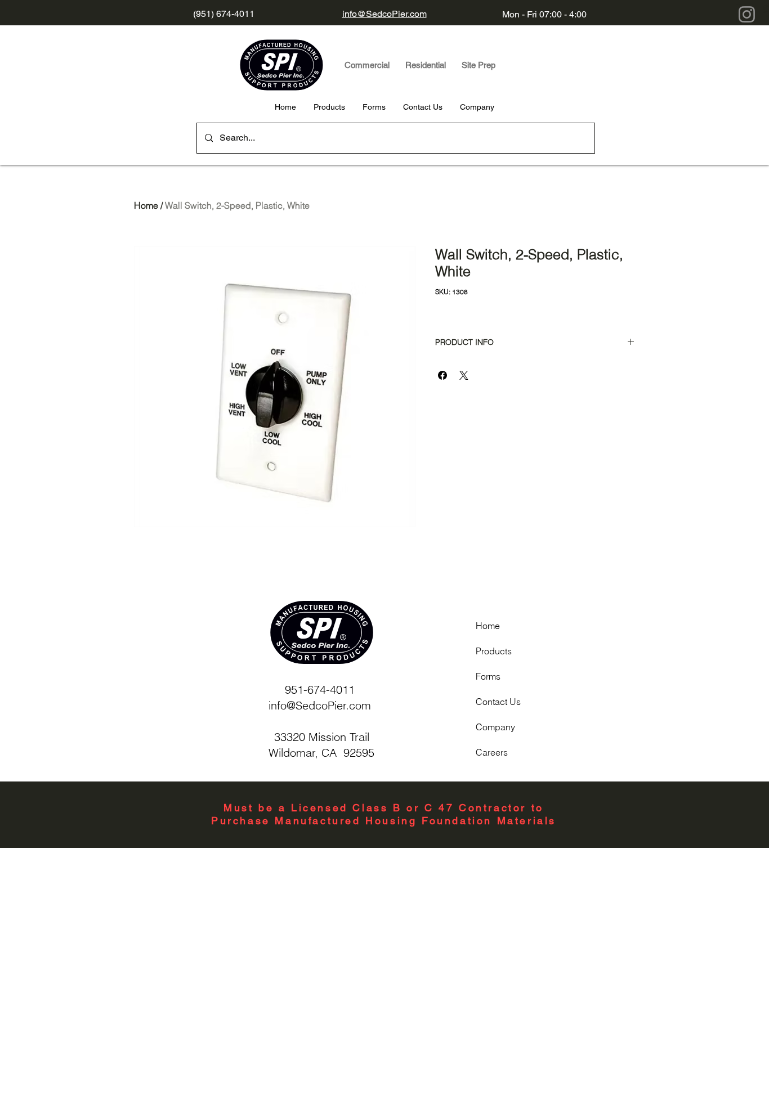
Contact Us (498, 701)
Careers (492, 752)
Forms (488, 676)
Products (494, 651)
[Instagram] (747, 14)
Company (495, 727)
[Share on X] (464, 375)
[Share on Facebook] (442, 375)
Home (146, 205)
